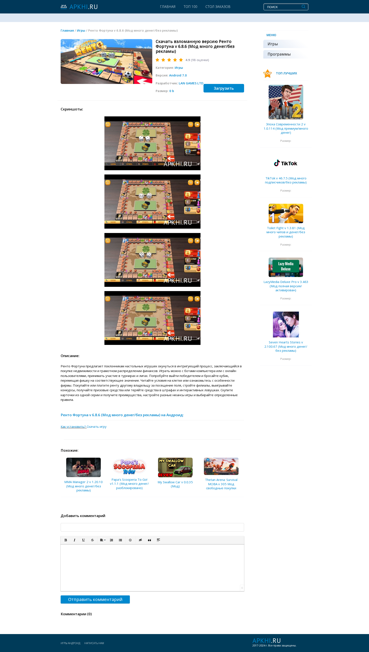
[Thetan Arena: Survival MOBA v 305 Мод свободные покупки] (221, 466)
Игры (179, 67)
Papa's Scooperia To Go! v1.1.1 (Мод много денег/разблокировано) (129, 483)
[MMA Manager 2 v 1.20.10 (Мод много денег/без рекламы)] (83, 467)
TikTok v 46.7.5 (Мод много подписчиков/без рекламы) (286, 180)
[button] (66, 540)
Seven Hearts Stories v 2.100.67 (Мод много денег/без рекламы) (285, 346)
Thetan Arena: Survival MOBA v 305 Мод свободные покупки (221, 484)
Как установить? (74, 426)
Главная (168, 6)
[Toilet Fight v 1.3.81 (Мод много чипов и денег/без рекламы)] (286, 213)
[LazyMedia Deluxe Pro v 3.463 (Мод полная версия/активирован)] (286, 267)
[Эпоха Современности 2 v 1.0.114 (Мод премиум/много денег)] (286, 102)
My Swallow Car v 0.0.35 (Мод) (175, 484)
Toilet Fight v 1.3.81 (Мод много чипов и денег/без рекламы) (285, 232)
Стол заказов (217, 6)
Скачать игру (97, 426)
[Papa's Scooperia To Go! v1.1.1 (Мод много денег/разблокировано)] (129, 466)
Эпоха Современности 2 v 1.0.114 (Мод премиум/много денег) (286, 128)
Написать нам (94, 643)
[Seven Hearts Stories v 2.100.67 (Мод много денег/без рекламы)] (286, 325)
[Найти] (303, 6)
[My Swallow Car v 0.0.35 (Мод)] (175, 467)
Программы (279, 54)
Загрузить (224, 88)
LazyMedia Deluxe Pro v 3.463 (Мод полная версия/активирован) (286, 286)
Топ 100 (190, 6)
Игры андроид (70, 643)
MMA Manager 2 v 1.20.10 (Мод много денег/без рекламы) (83, 486)
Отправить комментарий (95, 599)
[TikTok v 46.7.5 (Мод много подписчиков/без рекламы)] (286, 163)
